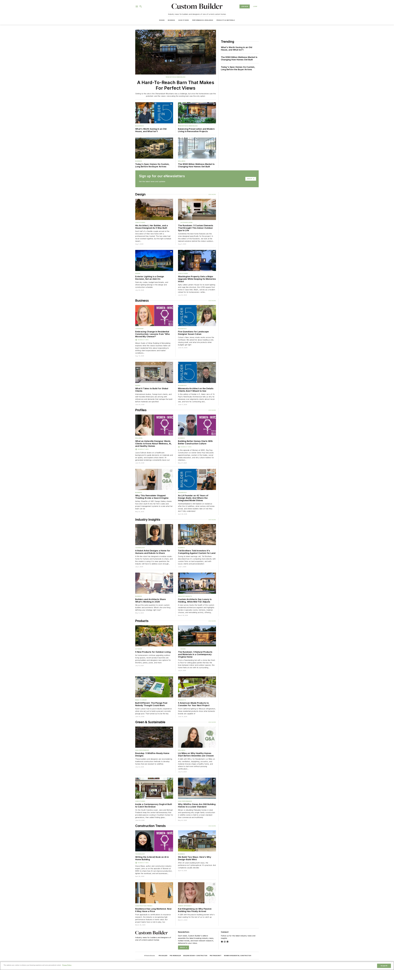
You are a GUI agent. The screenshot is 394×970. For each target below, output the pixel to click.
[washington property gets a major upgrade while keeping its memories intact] (197, 260)
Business (171, 20)
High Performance (142, 750)
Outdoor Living (186, 222)
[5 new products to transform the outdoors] (154, 635)
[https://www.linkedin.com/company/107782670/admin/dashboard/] (227, 942)
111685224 (148, 574)
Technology (140, 547)
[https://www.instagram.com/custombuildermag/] (225, 942)
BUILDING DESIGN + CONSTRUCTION (195, 955)
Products (182, 700)
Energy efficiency (185, 906)
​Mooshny (156, 574)
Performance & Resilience (202, 20)
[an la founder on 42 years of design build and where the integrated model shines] (197, 479)
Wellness (181, 161)
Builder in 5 (139, 126)
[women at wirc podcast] (154, 315)
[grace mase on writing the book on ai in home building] (154, 840)
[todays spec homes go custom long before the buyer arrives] (154, 148)
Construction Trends (143, 906)
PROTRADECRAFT (216, 955)
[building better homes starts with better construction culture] (197, 425)
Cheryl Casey (155, 884)
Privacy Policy (66, 965)
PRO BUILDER (163, 955)
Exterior (138, 649)
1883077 (146, 884)
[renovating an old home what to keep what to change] (197, 112)
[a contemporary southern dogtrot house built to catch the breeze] (154, 788)
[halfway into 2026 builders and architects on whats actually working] (154, 583)
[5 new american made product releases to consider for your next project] (197, 686)
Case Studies (183, 20)
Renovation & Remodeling (175, 77)
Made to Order (141, 700)
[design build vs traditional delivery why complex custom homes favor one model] (197, 840)
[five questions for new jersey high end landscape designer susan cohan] (197, 315)
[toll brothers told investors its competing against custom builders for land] (197, 534)
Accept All (384, 966)
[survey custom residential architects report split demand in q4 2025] (197, 583)
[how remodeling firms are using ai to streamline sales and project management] (154, 479)
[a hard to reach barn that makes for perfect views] (175, 52)
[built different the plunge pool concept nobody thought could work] (154, 686)
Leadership (139, 328)
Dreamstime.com (165, 574)
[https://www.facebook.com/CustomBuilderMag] (222, 942)
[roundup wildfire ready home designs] (154, 737)
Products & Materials (225, 20)
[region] (197, 966)
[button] (136, 6)
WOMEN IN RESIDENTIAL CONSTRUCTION (237, 955)
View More (212, 194)
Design (161, 20)
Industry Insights (185, 596)
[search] (140, 6)
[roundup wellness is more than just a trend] (197, 148)
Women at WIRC (143, 340)
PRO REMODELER (175, 955)
